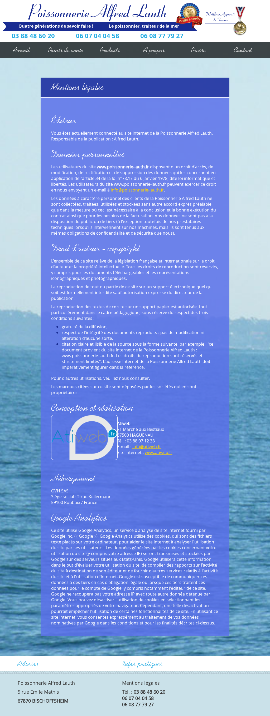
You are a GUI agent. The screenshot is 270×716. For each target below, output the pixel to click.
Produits (110, 50)
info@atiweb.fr (146, 447)
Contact (243, 50)
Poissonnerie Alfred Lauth (100, 11)
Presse (198, 50)
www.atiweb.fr (158, 452)
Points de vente (66, 50)
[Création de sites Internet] (84, 437)
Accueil (21, 50)
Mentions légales (141, 683)
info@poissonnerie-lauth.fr (137, 190)
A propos (154, 50)
